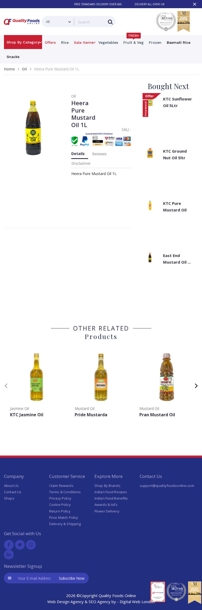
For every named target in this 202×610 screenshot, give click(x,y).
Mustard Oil (84, 408)
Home (9, 68)
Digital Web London (137, 601)
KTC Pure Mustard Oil (174, 206)
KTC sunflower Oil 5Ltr (177, 102)
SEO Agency (99, 601)
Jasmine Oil (19, 408)
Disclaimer (81, 163)
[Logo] (23, 26)
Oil (24, 68)
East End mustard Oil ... (177, 259)
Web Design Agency (65, 601)
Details (78, 153)
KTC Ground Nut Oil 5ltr (175, 154)
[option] (36, 384)
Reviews (99, 153)
